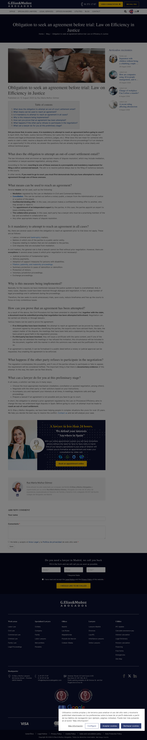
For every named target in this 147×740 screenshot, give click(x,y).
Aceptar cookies (110, 726)
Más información (75, 726)
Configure (92, 726)
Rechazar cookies (131, 726)
